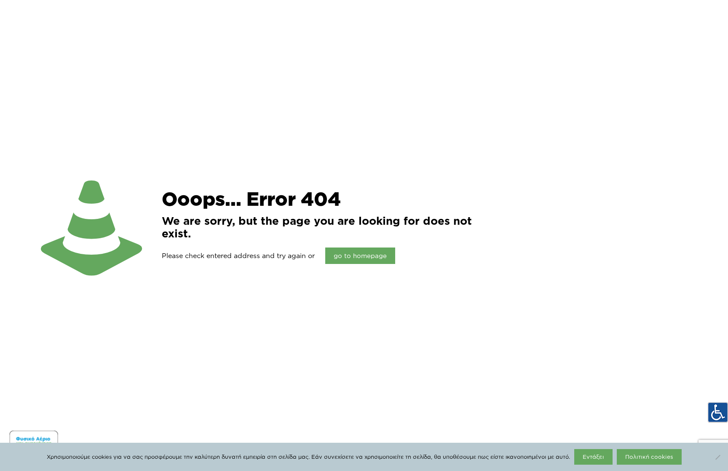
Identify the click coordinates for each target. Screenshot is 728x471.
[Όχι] (717, 457)
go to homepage (360, 255)
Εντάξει (593, 457)
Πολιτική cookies (649, 457)
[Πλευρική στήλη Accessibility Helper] (718, 412)
